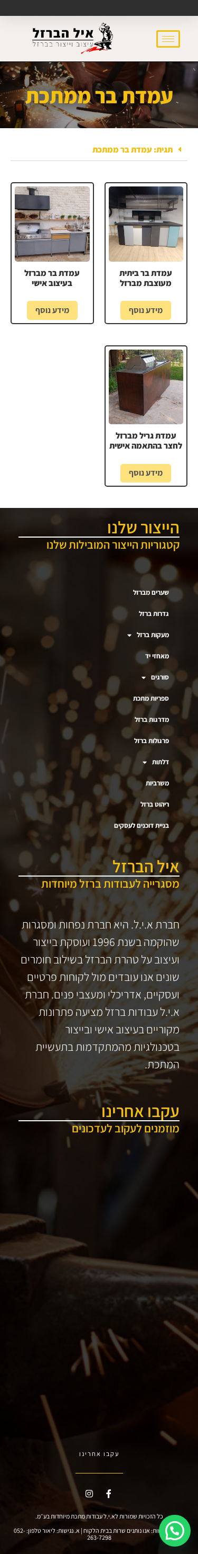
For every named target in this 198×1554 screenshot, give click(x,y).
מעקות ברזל (153, 634)
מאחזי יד (157, 655)
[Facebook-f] (108, 1493)
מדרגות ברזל (152, 719)
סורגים (160, 677)
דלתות (160, 761)
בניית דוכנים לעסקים (141, 825)
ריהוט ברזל (154, 804)
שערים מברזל (151, 592)
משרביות (157, 783)
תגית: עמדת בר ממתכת (132, 149)
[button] (99, 150)
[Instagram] (89, 1493)
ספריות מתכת (151, 698)
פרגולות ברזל (151, 740)
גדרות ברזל (154, 613)
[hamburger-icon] (168, 39)
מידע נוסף (146, 310)
